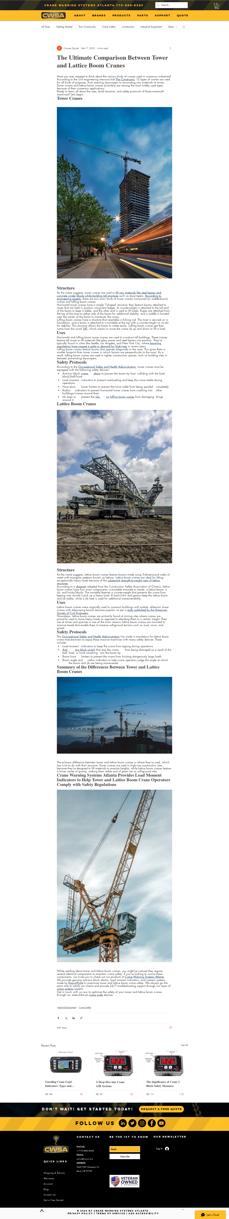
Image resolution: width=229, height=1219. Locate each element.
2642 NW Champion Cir (88, 1167)
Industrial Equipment (151, 26)
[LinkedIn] (123, 1123)
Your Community (87, 26)
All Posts (45, 26)
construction (128, 26)
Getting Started (64, 26)
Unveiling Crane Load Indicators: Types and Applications (58, 1084)
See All (184, 1045)
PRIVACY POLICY (80, 1213)
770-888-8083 (129, 5)
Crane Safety (109, 26)
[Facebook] (152, 1123)
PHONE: (81, 1146)
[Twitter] (132, 1123)
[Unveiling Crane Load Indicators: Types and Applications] (63, 1063)
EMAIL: (80, 1154)
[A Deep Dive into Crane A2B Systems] (114, 1063)
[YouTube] (161, 1123)
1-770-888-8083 (85, 1150)
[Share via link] (81, 1018)
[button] (216, 6)
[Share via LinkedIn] (73, 1018)
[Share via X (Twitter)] (65, 1018)
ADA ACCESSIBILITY (144, 1213)
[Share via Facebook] (58, 1018)
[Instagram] (142, 1123)
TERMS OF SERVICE (110, 1213)
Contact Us (50, 1194)
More (171, 26)
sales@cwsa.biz (85, 1158)
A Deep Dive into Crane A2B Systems (110, 1084)
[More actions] (170, 48)
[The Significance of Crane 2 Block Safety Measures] (165, 1063)
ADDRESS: (81, 1163)
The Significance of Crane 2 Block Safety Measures (163, 1084)
